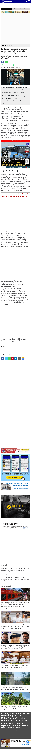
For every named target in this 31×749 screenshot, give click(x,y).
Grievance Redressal (6, 735)
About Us (18, 730)
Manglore (9, 45)
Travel (16, 350)
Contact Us (3, 733)
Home (3, 45)
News (3, 350)
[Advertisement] (15, 28)
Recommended (6, 586)
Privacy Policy (19, 733)
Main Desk (5, 67)
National (10, 350)
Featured (4, 565)
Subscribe (18, 735)
